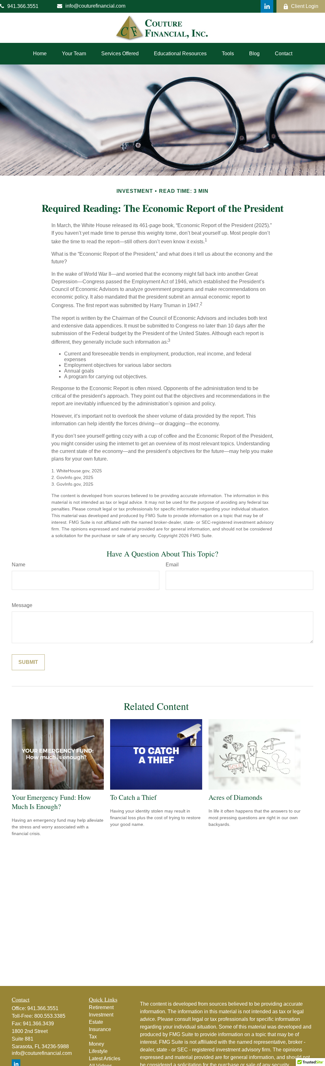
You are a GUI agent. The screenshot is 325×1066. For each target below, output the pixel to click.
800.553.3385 (49, 1016)
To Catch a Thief (133, 797)
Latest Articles (104, 1058)
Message (22, 605)
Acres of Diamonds (235, 797)
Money (96, 1044)
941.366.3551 (22, 6)
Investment (101, 1014)
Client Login (304, 6)
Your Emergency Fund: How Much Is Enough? (51, 802)
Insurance (100, 1029)
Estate (96, 1022)
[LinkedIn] (267, 6)
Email (172, 564)
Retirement (101, 1007)
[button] (39, 53)
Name (18, 564)
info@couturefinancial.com (95, 6)
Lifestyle (98, 1051)
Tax (93, 1036)
